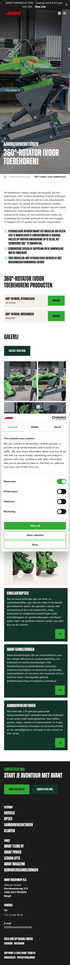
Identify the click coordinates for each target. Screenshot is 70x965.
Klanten (9, 830)
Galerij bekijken (17, 350)
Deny (35, 544)
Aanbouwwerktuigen (20, 176)
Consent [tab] (12, 427)
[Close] (66, 4)
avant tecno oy (14, 846)
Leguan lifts (12, 858)
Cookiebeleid (9, 957)
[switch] (61, 491)
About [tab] (57, 427)
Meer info (40, 6)
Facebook (8, 943)
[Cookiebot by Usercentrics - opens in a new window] (52, 418)
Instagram (19, 943)
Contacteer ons (45, 789)
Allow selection (35, 535)
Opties (8, 818)
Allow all (35, 525)
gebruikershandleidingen (21, 870)
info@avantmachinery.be (18, 926)
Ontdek (58, 302)
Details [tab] (35, 427)
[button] (20, 381)
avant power (12, 852)
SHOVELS (9, 813)
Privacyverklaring (26, 957)
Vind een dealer (17, 789)
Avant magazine (14, 864)
